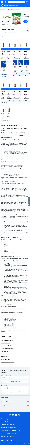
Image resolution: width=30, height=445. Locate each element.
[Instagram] (13, 414)
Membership (4, 397)
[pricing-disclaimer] (17, 32)
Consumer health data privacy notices (10, 430)
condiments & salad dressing (7, 362)
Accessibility (15, 422)
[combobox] (16, 2)
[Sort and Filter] (28, 31)
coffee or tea (12, 132)
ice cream (15, 165)
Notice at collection (6, 422)
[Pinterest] (19, 414)
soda (6, 165)
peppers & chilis (4, 356)
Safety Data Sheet (5, 433)
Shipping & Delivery (6, 401)
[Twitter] (16, 414)
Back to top (26, 443)
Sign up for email (15, 392)
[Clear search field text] (21, 2)
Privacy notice (13, 419)
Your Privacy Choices (9, 436)
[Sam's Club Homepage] (6, 2)
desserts (21, 135)
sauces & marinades (5, 359)
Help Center (4, 406)
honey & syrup (4, 351)
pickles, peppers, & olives (7, 348)
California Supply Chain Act (7, 424)
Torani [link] (3, 36)
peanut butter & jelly (5, 343)
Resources (4, 410)
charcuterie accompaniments (7, 340)
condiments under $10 (6, 345)
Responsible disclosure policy (8, 427)
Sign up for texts (15, 382)
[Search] (23, 2)
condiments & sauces (6, 364)
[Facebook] (9, 414)
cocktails (2, 165)
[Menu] (2, 2)
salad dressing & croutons (7, 354)
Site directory (4, 419)
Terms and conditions (6, 440)
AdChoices (14, 433)
